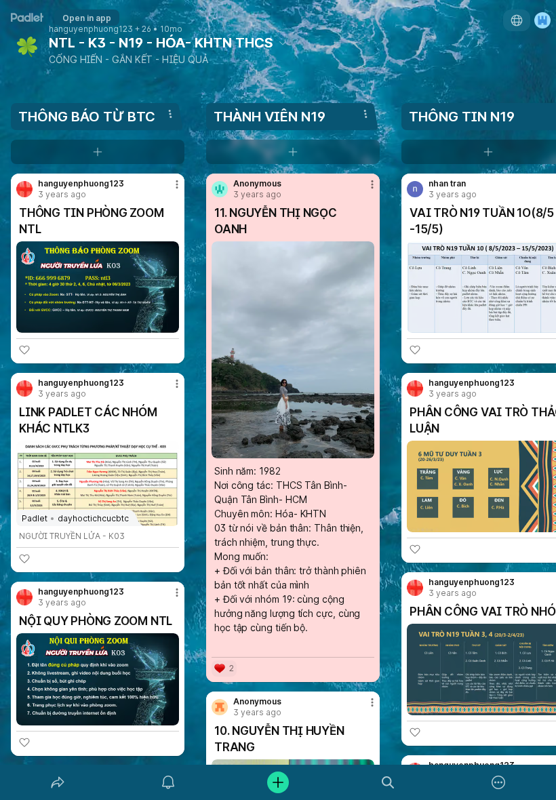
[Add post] (278, 782)
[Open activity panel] (168, 782)
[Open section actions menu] (170, 114)
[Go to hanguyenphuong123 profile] (24, 189)
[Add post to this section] (97, 152)
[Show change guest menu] (542, 20)
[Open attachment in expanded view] (97, 287)
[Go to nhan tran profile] (415, 189)
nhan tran (447, 183)
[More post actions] (168, 190)
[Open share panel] (57, 782)
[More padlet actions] (498, 782)
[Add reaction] (24, 350)
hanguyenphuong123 (91, 29)
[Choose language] (516, 20)
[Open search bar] (387, 782)
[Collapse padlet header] (283, 43)
